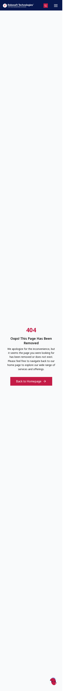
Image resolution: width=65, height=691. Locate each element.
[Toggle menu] (55, 5)
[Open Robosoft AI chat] (53, 681)
